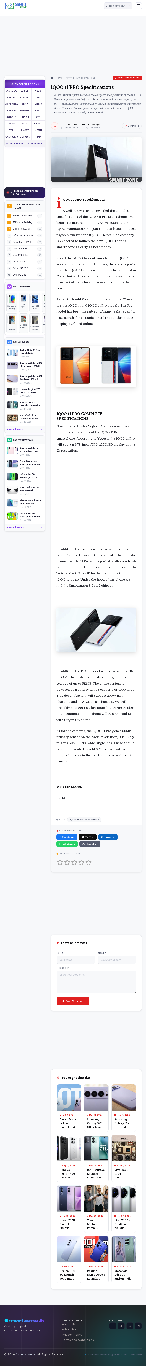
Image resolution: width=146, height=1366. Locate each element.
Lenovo (25, 130)
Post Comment (75, 1001)
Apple (24, 90)
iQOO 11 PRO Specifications (84, 819)
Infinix (25, 110)
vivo (38, 90)
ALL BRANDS (16, 143)
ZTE (38, 117)
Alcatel (38, 123)
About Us (69, 1324)
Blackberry (11, 136)
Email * (102, 953)
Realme (24, 97)
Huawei (11, 110)
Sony (25, 103)
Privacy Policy (72, 1334)
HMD (38, 136)
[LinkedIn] (129, 1325)
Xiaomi (11, 97)
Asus (25, 123)
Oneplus (38, 110)
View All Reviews (16, 527)
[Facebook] (112, 1325)
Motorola (11, 103)
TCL (11, 130)
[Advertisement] (64, 41)
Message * (63, 968)
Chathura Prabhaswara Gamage (80, 124)
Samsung (11, 90)
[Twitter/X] (121, 1325)
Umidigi (25, 136)
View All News (15, 429)
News (59, 78)
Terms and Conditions (78, 1339)
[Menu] (138, 5)
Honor (24, 117)
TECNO (11, 123)
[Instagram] (138, 1325)
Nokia (38, 103)
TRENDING (36, 143)
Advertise (69, 1329)
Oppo (38, 97)
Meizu (38, 130)
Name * (61, 953)
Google (11, 117)
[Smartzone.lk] (52, 5)
